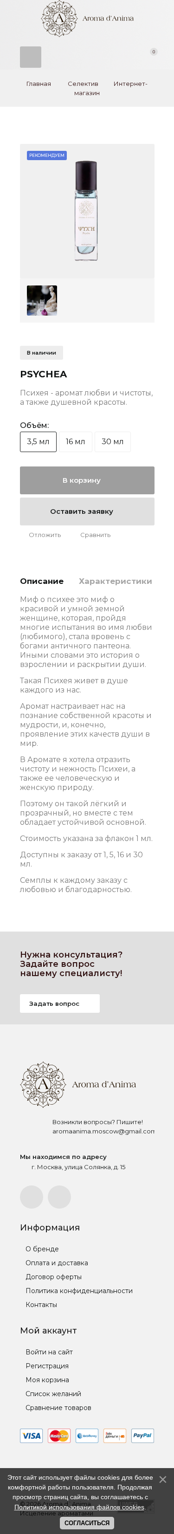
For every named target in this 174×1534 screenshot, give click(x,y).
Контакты (40, 1305)
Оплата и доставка (56, 1263)
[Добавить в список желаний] (40, 534)
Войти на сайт (48, 1352)
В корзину (83, 480)
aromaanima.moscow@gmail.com (104, 1131)
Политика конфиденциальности (78, 1291)
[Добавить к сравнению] (90, 534)
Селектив (83, 83)
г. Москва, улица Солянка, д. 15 (78, 1167)
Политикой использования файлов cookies (79, 1507)
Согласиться (87, 1523)
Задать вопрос (55, 1003)
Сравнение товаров (57, 1408)
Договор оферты (53, 1277)
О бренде (41, 1249)
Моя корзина (46, 1380)
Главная (38, 83)
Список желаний (52, 1394)
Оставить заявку (82, 511)
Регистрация (46, 1366)
